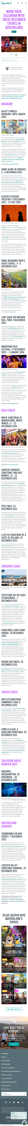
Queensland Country (16, 98)
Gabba (6, 299)
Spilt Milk (9, 516)
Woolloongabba (14, 299)
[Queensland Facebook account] (10, 1102)
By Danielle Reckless (16, 67)
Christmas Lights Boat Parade (10, 643)
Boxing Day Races (6, 670)
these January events (15, 901)
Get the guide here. (13, 403)
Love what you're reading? (14, 1029)
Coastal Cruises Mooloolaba (9, 644)
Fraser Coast (9, 96)
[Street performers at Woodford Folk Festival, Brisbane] (14, 44)
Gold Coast (16, 95)
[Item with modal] (14, 44)
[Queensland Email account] (22, 1102)
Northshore (10, 154)
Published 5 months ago (16, 69)
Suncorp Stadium (18, 336)
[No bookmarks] (18, 3)
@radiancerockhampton (19, 799)
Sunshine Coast (8, 623)
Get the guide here (12, 164)
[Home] (6, 4)
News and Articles (21, 58)
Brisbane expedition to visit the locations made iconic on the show (12, 159)
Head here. (12, 312)
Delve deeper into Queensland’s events (14, 918)
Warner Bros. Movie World (9, 453)
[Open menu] (26, 3)
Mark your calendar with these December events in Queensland (14, 19)
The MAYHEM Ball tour (13, 328)
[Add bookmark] (11, 54)
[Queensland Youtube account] (18, 1102)
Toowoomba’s (16, 846)
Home (3, 58)
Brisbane (9, 95)
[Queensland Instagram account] (6, 1102)
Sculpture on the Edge (12, 606)
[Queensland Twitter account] (14, 1102)
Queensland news (7, 59)
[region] (14, 90)
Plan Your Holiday (10, 58)
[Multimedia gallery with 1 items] (14, 44)
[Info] (16, 55)
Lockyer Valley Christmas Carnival (11, 879)
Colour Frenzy (5, 846)
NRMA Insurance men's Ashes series (14, 297)
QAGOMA (5, 237)
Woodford (15, 387)
